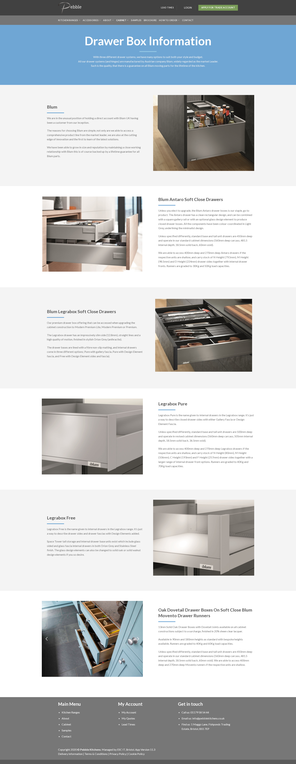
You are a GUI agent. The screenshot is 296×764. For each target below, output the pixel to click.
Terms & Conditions (96, 753)
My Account (129, 712)
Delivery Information (70, 753)
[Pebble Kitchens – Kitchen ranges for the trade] (70, 7)
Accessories (90, 20)
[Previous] (47, 638)
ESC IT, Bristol (125, 749)
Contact (188, 20)
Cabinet (121, 20)
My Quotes (128, 718)
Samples (136, 20)
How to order (168, 20)
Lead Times (167, 7)
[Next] (138, 638)
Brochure (150, 20)
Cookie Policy (136, 753)
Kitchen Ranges (68, 20)
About (107, 20)
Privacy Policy (117, 753)
